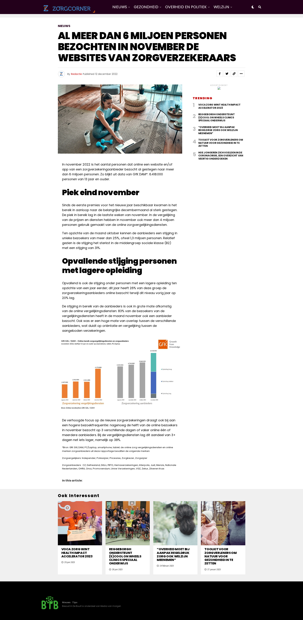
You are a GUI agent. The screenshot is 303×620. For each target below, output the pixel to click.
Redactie (76, 74)
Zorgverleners (171, 21)
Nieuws (119, 7)
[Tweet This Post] (227, 73)
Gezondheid (146, 7)
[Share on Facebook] (220, 73)
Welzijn (221, 7)
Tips (74, 602)
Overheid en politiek (186, 7)
